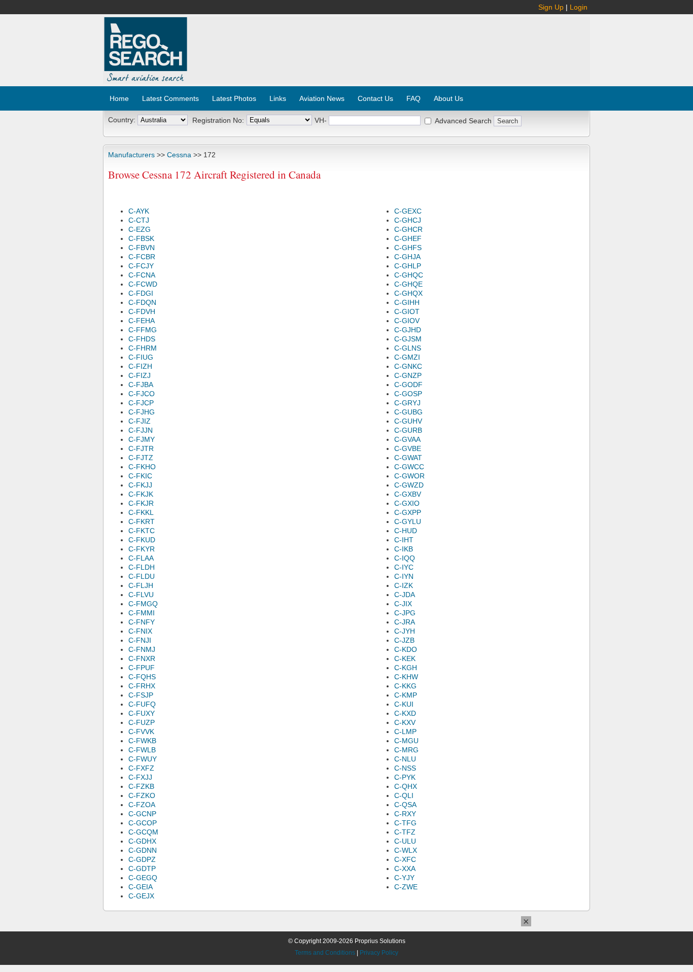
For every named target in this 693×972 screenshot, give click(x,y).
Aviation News (321, 98)
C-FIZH (140, 366)
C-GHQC (408, 275)
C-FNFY (141, 622)
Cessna (179, 155)
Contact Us (375, 98)
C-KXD (405, 713)
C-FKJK (140, 494)
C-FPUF (141, 668)
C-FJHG (141, 412)
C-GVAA (407, 439)
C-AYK (138, 211)
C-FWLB (142, 750)
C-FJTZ (140, 458)
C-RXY (405, 814)
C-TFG (405, 823)
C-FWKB (142, 741)
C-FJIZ (139, 421)
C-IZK (403, 585)
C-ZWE (406, 887)
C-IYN (403, 576)
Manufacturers (131, 155)
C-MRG (406, 750)
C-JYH (404, 631)
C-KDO (405, 649)
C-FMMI (141, 613)
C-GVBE (407, 448)
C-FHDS (141, 339)
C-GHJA (407, 257)
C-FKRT (141, 521)
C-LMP (405, 731)
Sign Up (551, 7)
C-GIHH (407, 302)
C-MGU (406, 741)
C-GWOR (409, 476)
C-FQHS (142, 677)
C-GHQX (408, 293)
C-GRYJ (407, 403)
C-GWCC (409, 467)
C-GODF (408, 384)
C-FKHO (142, 467)
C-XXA (404, 868)
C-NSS (405, 768)
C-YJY (404, 878)
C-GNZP (408, 375)
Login (578, 7)
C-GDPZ (142, 859)
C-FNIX (140, 631)
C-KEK (404, 658)
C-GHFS (408, 248)
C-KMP (405, 695)
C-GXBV (407, 494)
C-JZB (404, 640)
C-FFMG (142, 330)
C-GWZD (409, 485)
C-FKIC (140, 476)
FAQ (413, 98)
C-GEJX (141, 896)
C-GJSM (408, 339)
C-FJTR (141, 448)
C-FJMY (141, 439)
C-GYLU (407, 521)
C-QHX (405, 786)
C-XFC (405, 859)
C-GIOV (407, 321)
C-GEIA (140, 887)
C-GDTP (142, 868)
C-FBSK (141, 238)
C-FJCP (141, 403)
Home (119, 98)
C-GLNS (407, 348)
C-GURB (408, 430)
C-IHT (403, 540)
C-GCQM (143, 832)
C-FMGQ (143, 604)
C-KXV (404, 722)
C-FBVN (141, 248)
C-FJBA (140, 384)
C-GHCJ (407, 220)
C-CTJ (138, 220)
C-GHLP (407, 266)
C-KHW (406, 677)
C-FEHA (141, 321)
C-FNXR (141, 658)
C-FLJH (140, 585)
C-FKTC (141, 531)
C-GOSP (408, 394)
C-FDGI (140, 293)
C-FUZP (141, 722)
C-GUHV (408, 421)
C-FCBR (141, 257)
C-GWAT (408, 458)
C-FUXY (141, 713)
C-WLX (405, 850)
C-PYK (404, 777)
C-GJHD (407, 330)
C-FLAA (141, 558)
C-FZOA (141, 805)
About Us (448, 98)
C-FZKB (141, 786)
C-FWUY (142, 759)
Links (277, 98)
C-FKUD (141, 540)
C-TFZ (404, 832)
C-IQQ (404, 558)
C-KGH (405, 668)
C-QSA (405, 805)
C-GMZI (407, 357)
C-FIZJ (139, 375)
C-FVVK (141, 731)
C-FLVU (141, 595)
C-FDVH (141, 311)
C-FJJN (140, 430)
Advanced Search (463, 121)
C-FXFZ (141, 768)
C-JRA (404, 622)
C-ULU (405, 841)
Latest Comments (170, 98)
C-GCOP (142, 823)
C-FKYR (141, 549)
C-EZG (139, 229)
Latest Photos (234, 98)
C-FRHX (141, 686)
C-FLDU (141, 576)
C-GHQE (408, 284)
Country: (121, 120)
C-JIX (403, 604)
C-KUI (403, 704)
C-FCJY (141, 266)
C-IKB (403, 549)
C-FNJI (139, 640)
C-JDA (404, 595)
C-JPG (404, 613)
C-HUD (405, 531)
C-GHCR (408, 229)
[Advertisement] (389, 44)
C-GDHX (142, 841)
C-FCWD (142, 284)
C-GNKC (408, 366)
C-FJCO (141, 394)
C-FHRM (142, 348)
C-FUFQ (142, 704)
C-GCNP (142, 814)
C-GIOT (407, 311)
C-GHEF (408, 238)
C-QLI (403, 795)
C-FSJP (140, 695)
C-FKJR (141, 503)
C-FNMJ (141, 649)
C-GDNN (142, 850)
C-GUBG (408, 412)
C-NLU (405, 759)
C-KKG (405, 686)
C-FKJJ (140, 485)
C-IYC (403, 567)
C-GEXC (408, 211)
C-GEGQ (142, 878)
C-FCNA (141, 275)
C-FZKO (141, 795)
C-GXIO (407, 503)
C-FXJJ (140, 777)
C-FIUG (140, 357)
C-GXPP (407, 512)
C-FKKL (141, 512)
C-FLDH (141, 567)
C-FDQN (142, 302)
